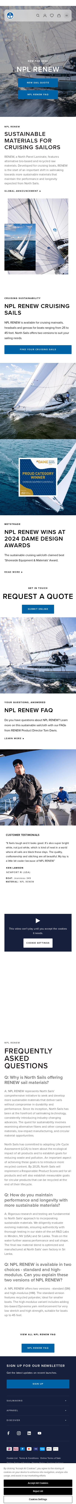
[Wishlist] (52, 15)
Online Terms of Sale (50, 1458)
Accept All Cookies (38, 1483)
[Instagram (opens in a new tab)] (19, 1433)
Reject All (38, 1491)
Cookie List (12, 1458)
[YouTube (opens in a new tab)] (39, 1433)
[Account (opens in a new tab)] (45, 15)
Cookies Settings (38, 1499)
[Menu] (67, 15)
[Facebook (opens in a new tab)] (8, 1433)
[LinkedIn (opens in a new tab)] (29, 1433)
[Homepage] (10, 15)
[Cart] (59, 15)
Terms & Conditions (29, 1458)
